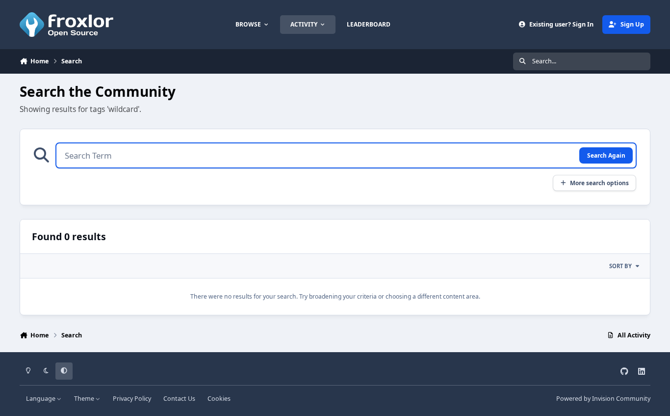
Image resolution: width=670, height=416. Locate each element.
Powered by (603, 398)
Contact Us (179, 398)
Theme (85, 398)
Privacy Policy (132, 398)
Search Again (606, 155)
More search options (599, 183)
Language (41, 398)
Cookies (219, 398)
